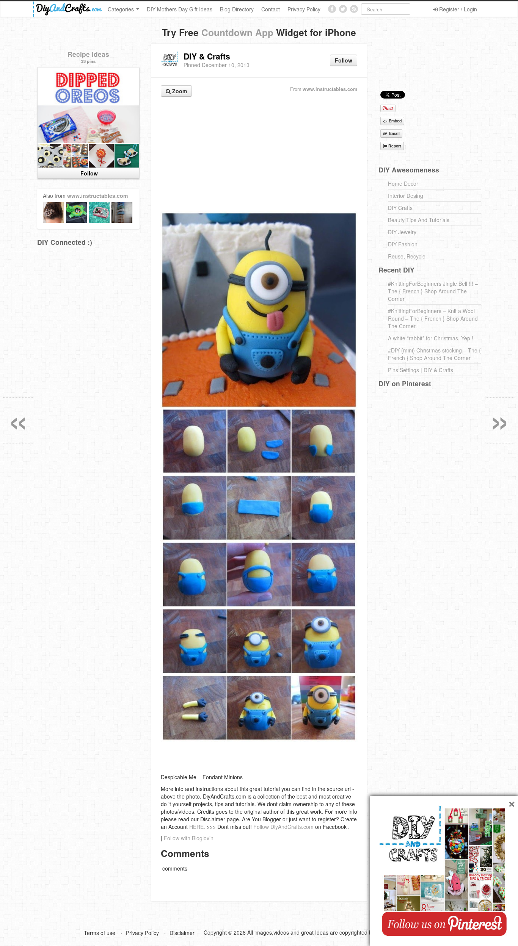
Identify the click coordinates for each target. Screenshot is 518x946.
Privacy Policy (303, 9)
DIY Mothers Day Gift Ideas (179, 9)
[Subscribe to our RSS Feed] (354, 9)
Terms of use (99, 933)
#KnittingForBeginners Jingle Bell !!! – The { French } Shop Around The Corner (433, 291)
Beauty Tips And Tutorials (418, 220)
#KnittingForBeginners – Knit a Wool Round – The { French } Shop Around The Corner (433, 318)
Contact (270, 9)
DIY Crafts (400, 207)
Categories (121, 9)
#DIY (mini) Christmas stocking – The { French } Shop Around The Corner (434, 354)
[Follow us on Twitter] (343, 9)
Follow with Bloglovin (188, 838)
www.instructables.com (330, 89)
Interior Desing (405, 195)
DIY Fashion (403, 244)
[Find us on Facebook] (332, 9)
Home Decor (403, 183)
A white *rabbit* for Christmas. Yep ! (430, 338)
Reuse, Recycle (406, 256)
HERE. (197, 826)
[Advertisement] (259, 155)
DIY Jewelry (402, 232)
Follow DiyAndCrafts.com (283, 826)
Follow (343, 60)
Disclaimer (182, 933)
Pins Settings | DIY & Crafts (420, 370)
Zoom (179, 91)
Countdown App (237, 32)
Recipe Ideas (88, 54)
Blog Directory (237, 9)
